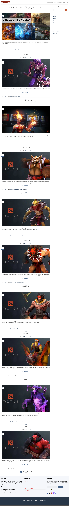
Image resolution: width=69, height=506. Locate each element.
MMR (11, 142)
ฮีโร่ (52, 2)
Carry (15, 189)
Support (19, 96)
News (54, 27)
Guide (26, 6)
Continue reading (26, 46)
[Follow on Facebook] (47, 493)
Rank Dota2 (18, 142)
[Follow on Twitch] (53, 493)
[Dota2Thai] (5, 2)
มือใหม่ (15, 49)
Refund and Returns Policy (30, 486)
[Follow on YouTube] (51, 493)
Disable (14, 96)
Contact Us (27, 484)
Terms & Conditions (29, 488)
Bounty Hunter (26, 194)
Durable (20, 189)
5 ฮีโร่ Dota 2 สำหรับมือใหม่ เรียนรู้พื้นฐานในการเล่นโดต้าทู (25, 8)
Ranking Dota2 (25, 142)
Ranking (21, 142)
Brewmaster (26, 147)
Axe (26, 426)
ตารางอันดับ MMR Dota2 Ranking (26, 101)
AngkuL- (30, 11)
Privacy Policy (53, 484)
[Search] (67, 2)
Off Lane (55, 29)
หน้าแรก (49, 2)
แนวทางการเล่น (60, 2)
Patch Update (56, 31)
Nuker (26, 189)
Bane (26, 380)
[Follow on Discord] (55, 493)
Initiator (23, 189)
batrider (11, 375)
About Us (26, 481)
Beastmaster (26, 287)
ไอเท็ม (54, 2)
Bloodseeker (26, 240)
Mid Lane (55, 25)
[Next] (31, 472)
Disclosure (27, 490)
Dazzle (26, 54)
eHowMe (35, 500)
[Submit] (66, 10)
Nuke (16, 96)
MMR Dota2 (14, 142)
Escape (16, 235)
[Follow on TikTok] (49, 493)
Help (54, 20)
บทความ (64, 2)
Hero (26, 52)
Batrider (26, 333)
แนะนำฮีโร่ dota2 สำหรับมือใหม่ (20, 49)
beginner (12, 49)
